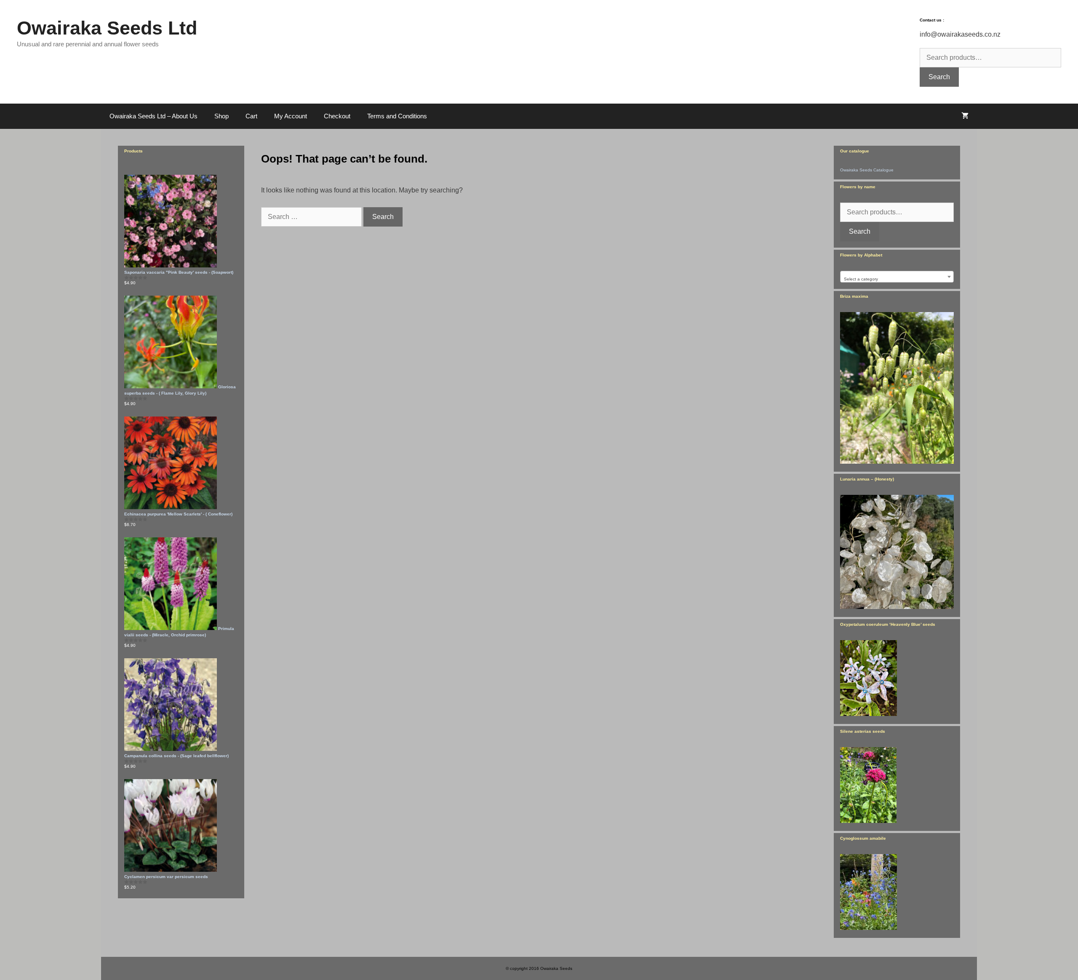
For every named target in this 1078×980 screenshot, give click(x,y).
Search (939, 76)
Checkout (337, 116)
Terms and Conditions (397, 116)
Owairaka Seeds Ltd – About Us (153, 116)
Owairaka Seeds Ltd (107, 28)
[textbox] (897, 279)
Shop (221, 116)
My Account (290, 116)
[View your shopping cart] (965, 116)
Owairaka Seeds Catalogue (867, 170)
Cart (251, 116)
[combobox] (897, 277)
